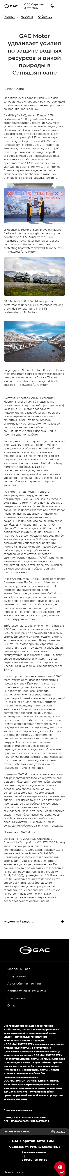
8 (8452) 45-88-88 (34, 1159)
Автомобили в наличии (24, 983)
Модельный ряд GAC (19, 921)
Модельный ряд (18, 969)
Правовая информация (18, 1110)
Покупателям (16, 976)
